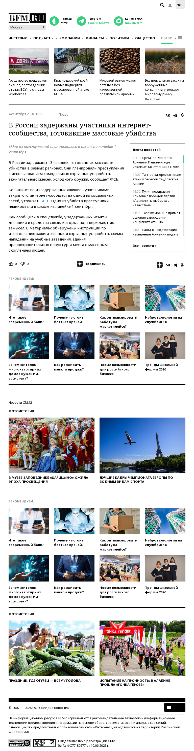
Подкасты (43, 38)
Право (167, 38)
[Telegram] (175, 115)
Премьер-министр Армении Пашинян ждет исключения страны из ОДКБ (156, 162)
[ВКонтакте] (168, 115)
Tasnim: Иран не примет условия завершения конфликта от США (156, 217)
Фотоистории (21, 411)
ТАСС (45, 200)
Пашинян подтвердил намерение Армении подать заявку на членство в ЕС (155, 234)
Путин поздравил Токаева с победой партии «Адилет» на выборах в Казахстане (154, 198)
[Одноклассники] (182, 115)
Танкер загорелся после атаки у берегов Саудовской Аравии (157, 179)
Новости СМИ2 (20, 402)
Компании (69, 38)
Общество (145, 38)
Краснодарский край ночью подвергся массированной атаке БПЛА (71, 87)
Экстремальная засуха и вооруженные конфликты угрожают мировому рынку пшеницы (164, 89)
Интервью (18, 38)
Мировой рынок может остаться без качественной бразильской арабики (118, 87)
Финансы (95, 38)
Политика (119, 38)
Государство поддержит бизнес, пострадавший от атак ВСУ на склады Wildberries (28, 87)
